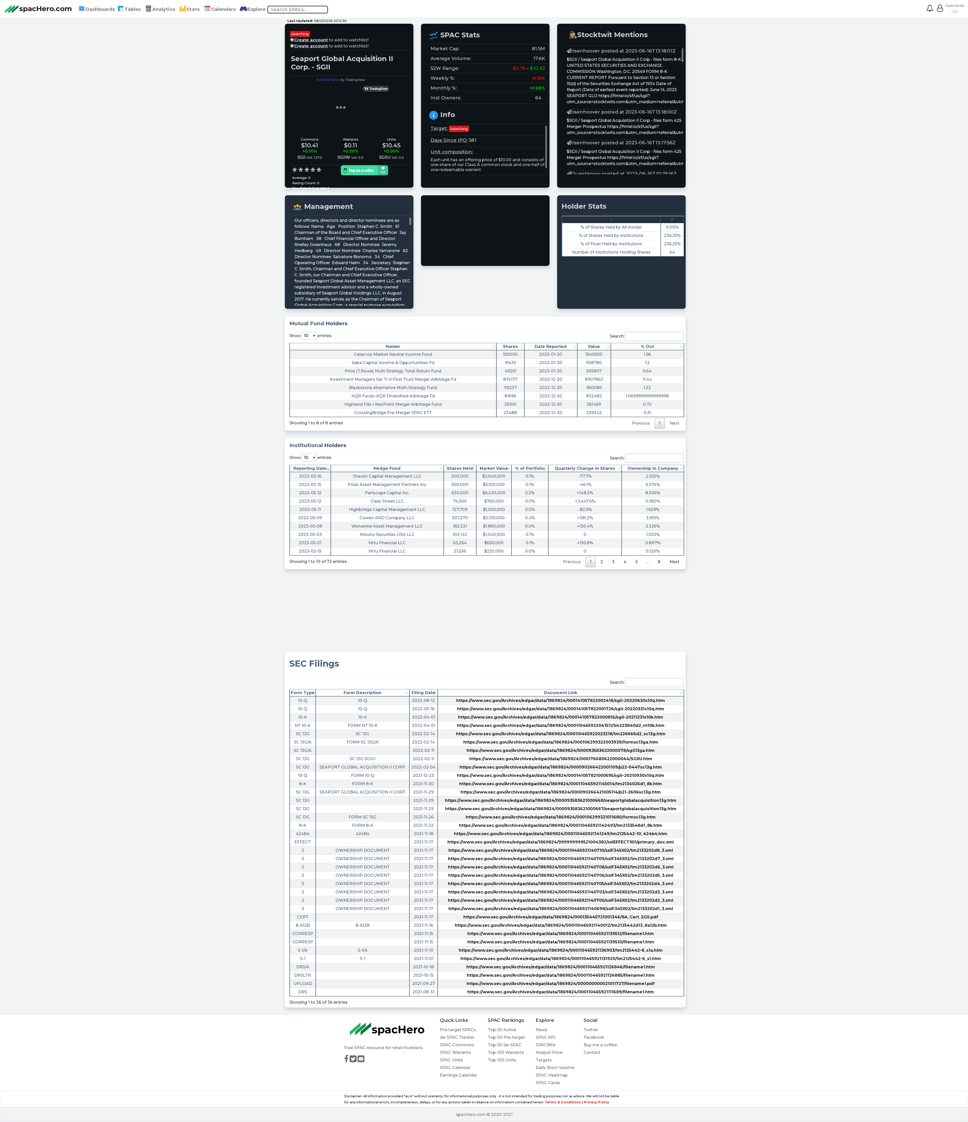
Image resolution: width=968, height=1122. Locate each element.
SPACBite (545, 1045)
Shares (510, 346)
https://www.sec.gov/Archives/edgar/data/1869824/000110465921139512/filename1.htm (560, 933)
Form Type (303, 692)
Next (674, 561)
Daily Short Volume (555, 1067)
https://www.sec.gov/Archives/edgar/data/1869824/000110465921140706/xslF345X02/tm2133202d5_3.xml (560, 875)
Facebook (594, 1037)
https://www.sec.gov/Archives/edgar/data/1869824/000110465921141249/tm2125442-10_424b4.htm (560, 833)
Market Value (494, 468)
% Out (647, 346)
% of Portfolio (530, 468)
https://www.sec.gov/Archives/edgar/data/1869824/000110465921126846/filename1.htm (560, 967)
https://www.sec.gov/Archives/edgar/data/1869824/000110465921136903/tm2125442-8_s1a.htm (561, 950)
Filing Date (423, 692)
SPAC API (545, 1037)
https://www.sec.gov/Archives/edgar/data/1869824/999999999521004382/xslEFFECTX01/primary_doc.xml (560, 842)
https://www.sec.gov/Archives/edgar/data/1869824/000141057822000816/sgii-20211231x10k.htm (560, 717)
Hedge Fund (387, 468)
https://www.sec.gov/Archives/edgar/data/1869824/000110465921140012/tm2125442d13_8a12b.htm (561, 925)
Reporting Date (310, 468)
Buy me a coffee (600, 1045)
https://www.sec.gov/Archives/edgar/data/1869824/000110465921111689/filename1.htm (560, 992)
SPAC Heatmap (552, 1075)
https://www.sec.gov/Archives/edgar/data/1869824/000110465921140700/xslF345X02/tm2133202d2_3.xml (560, 900)
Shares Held (460, 468)
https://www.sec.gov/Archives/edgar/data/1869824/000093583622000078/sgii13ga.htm (561, 750)
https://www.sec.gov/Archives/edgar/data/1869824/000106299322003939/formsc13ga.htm (560, 742)
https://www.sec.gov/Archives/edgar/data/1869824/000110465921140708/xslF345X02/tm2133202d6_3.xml (561, 867)
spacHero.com (45, 8)
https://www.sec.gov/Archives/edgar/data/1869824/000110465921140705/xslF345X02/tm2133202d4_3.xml (560, 883)
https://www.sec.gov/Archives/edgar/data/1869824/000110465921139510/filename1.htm (560, 942)
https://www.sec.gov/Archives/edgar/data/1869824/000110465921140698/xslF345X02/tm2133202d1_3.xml (560, 908)
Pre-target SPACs (458, 1029)
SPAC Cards (548, 1082)
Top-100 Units (502, 1060)
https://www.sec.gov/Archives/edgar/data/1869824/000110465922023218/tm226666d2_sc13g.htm (561, 733)
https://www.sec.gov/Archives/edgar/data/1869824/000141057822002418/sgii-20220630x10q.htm (560, 700)
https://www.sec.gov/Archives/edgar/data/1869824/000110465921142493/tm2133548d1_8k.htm (560, 825)
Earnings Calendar (458, 1075)
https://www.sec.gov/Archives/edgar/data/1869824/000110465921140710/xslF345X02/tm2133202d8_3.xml (560, 850)
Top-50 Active (502, 1029)
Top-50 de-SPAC (505, 1045)
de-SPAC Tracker (457, 1037)
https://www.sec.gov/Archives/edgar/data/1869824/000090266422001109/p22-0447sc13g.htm (561, 767)
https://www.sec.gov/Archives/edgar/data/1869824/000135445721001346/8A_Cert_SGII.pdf (560, 917)
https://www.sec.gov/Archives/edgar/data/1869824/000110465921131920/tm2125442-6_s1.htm (561, 958)
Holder (393, 346)
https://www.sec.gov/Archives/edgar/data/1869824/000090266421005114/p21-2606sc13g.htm (561, 792)
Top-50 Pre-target (506, 1037)
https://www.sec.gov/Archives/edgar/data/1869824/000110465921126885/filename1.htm (561, 975)
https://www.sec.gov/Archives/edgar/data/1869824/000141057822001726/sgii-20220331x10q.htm (560, 708)
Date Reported (551, 346)
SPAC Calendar (455, 1067)
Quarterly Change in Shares (585, 468)
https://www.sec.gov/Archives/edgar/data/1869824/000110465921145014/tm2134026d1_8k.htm (560, 783)
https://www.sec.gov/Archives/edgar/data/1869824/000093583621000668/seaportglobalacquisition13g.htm (560, 800)
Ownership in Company (652, 468)
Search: (617, 336)
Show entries (310, 335)
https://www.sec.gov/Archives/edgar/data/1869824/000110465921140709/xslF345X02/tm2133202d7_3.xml (561, 858)
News (541, 1029)
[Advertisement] (489, 230)
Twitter (591, 1029)
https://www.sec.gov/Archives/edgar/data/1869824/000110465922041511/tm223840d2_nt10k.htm (560, 725)
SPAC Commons (457, 1045)
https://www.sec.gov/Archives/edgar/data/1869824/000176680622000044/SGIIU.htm (560, 758)
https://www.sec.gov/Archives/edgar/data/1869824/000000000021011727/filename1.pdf (561, 983)
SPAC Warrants (455, 1052)
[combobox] (297, 9)
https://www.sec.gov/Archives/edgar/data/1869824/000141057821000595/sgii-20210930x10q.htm (560, 775)
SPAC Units (451, 1060)
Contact (592, 1052)
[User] (940, 9)
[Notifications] (931, 9)
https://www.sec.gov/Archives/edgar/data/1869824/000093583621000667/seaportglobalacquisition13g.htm (560, 808)
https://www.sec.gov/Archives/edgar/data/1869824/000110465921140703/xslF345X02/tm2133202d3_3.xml (560, 892)
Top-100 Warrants (506, 1052)
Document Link (560, 692)
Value (594, 346)
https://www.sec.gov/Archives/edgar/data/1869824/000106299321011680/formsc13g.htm (561, 817)
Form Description (362, 692)
